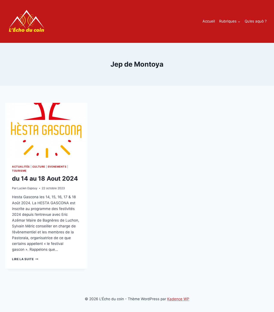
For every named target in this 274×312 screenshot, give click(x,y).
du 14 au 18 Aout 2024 (45, 178)
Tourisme (19, 170)
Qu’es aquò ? (256, 21)
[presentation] (46, 130)
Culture (38, 166)
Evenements (57, 166)
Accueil (209, 21)
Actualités (21, 166)
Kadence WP (178, 299)
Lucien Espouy (27, 188)
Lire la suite (25, 259)
